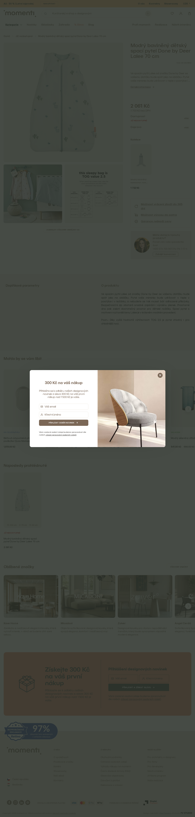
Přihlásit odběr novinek (61, 423)
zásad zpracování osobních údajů (61, 435)
